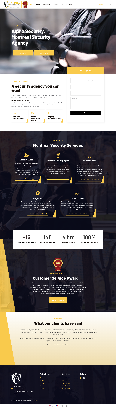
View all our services (58, 300)
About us (38, 4)
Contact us (69, 4)
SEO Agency (35, 400)
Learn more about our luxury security (58, 177)
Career (56, 4)
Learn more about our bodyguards (37, 213)
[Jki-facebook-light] (107, 4)
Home (31, 4)
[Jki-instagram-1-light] (110, 4)
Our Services (46, 4)
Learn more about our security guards (26, 179)
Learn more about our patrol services (89, 179)
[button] (16, 341)
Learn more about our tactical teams (77, 213)
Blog (62, 4)
